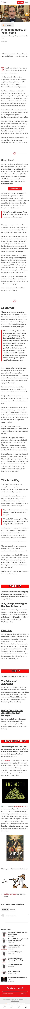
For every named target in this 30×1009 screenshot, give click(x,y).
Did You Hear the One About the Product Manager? (12, 713)
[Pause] (1, 20)
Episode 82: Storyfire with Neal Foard (17, 978)
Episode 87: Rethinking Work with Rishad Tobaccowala (18, 939)
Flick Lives (6, 630)
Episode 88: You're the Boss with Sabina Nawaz (17, 933)
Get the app (22, 1004)
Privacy (21, 999)
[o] (4, 934)
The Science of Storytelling (8, 682)
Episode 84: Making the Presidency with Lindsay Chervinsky (15, 959)
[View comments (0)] (11, 1006)
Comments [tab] (5, 909)
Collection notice (15, 1001)
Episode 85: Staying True (15, 952)
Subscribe (20, 2)
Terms (24, 999)
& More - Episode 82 (14, 971)
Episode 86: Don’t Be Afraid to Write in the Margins (17, 946)
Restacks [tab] (12, 909)
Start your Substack (12, 1004)
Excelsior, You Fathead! (10, 894)
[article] (15, 934)
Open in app (8, 25)
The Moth (7, 760)
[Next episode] (5, 20)
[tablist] (8, 909)
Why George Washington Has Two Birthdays (14, 604)
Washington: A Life (20, 806)
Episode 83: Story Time (15, 964)
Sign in (26, 2)
